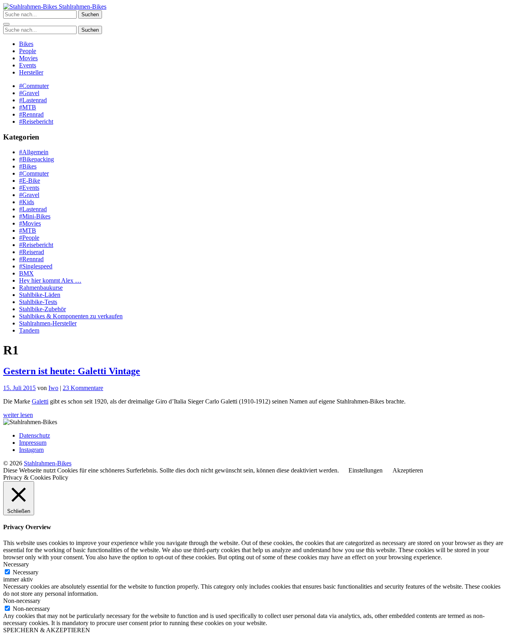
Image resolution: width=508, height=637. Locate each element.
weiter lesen (18, 414)
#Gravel (29, 93)
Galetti (40, 401)
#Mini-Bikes (34, 216)
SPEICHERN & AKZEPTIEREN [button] (46, 630)
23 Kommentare (83, 387)
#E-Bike (29, 180)
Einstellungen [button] (365, 470)
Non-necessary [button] (21, 600)
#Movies (30, 223)
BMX (26, 273)
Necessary (25, 572)
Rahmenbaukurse (41, 287)
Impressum (32, 442)
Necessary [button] (16, 564)
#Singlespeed (35, 266)
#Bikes (28, 166)
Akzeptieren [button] (408, 470)
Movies (28, 58)
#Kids (26, 202)
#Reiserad (31, 252)
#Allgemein (33, 152)
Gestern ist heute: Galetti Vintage (71, 371)
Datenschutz (34, 435)
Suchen (90, 14)
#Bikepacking (36, 159)
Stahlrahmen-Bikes (81, 6)
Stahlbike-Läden (39, 294)
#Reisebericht (36, 121)
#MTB (27, 107)
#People (29, 237)
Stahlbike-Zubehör (42, 309)
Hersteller (31, 72)
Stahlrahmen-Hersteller (48, 323)
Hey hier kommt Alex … (50, 280)
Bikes (26, 43)
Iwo (53, 387)
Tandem (29, 330)
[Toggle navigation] (6, 24)
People (27, 51)
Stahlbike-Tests (38, 301)
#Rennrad (31, 114)
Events (27, 65)
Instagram (31, 449)
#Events (29, 187)
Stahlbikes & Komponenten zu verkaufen (71, 316)
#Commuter (34, 85)
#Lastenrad (33, 100)
